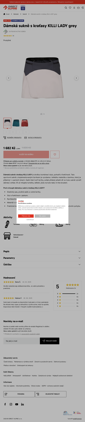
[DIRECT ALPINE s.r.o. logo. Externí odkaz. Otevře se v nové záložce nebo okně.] (21, 201)
